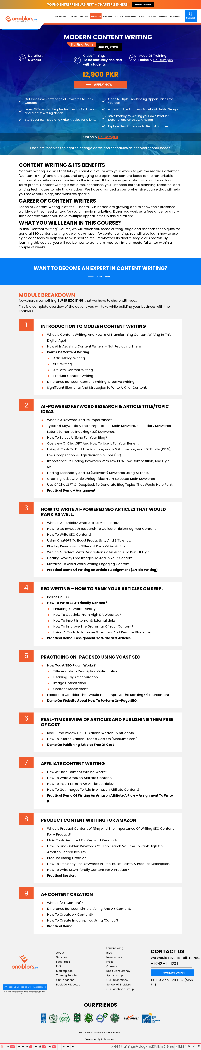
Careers (111, 966)
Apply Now (103, 84)
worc (141, 16)
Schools (151, 16)
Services (84, 16)
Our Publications (117, 980)
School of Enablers (118, 984)
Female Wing (114, 948)
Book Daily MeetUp (68, 984)
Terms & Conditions (90, 1032)
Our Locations (65, 980)
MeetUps (119, 16)
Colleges (163, 16)
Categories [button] (61, 16)
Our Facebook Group (120, 989)
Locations (175, 16)
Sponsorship (114, 975)
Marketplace (64, 971)
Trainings (96, 16)
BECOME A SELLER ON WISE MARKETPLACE (27, 987)
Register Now (143, 4)
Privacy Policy (112, 1032)
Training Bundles (67, 975)
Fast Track (63, 962)
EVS (58, 966)
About (74, 16)
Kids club (107, 16)
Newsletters (114, 957)
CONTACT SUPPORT (175, 972)
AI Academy (130, 16)
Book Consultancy (118, 971)
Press (109, 962)
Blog (109, 952)
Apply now (103, 276)
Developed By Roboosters (99, 1039)
